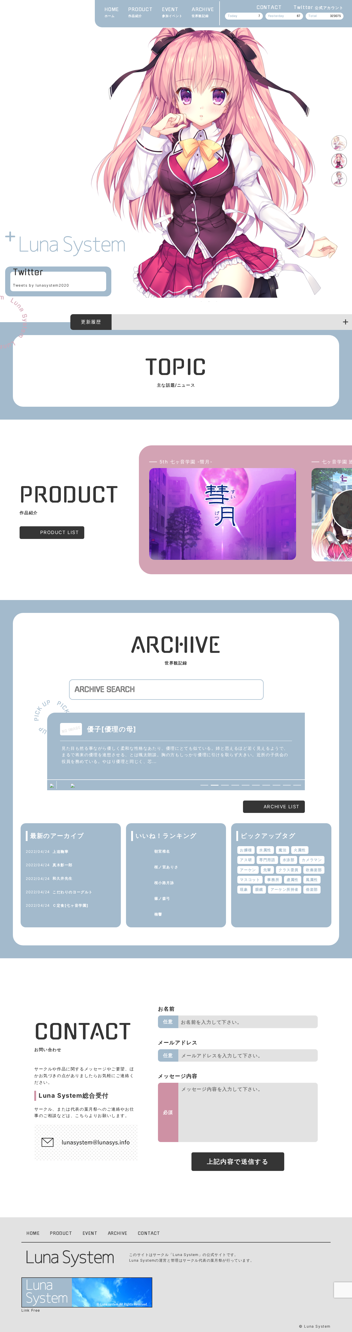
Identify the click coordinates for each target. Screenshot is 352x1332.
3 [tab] (216, 301)
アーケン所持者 (285, 889)
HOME (112, 12)
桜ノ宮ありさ (166, 867)
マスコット (250, 879)
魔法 (283, 850)
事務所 (273, 879)
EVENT (172, 12)
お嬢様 (246, 850)
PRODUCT (140, 12)
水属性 (265, 850)
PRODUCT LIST (59, 532)
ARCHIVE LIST (282, 806)
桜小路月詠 (164, 882)
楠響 (158, 914)
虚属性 (293, 879)
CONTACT (269, 7)
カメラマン (312, 860)
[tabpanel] (209, 159)
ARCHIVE (203, 12)
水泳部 (289, 860)
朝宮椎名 (162, 851)
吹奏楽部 (314, 870)
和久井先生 (63, 878)
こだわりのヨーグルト (73, 892)
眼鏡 (259, 889)
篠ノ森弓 (162, 898)
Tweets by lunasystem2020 (41, 285)
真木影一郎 (63, 865)
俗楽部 (312, 889)
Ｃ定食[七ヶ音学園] (71, 905)
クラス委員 (289, 870)
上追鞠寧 (61, 851)
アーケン (248, 870)
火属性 (300, 850)
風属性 (312, 879)
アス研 (246, 860)
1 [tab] (201, 301)
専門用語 (267, 860)
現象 (244, 889)
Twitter (318, 7)
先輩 (267, 870)
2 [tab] (209, 301)
